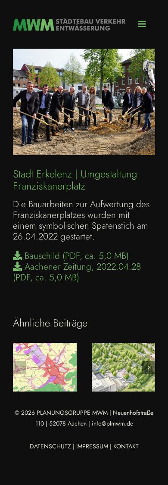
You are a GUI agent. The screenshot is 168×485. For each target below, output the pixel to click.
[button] (19, 367)
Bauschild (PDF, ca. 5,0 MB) (75, 255)
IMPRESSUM (92, 446)
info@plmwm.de (112, 423)
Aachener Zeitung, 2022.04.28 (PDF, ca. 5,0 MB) (77, 272)
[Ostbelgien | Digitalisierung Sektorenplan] (45, 367)
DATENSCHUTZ (50, 446)
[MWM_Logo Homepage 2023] (69, 22)
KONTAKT (126, 446)
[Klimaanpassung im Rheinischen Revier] (124, 367)
